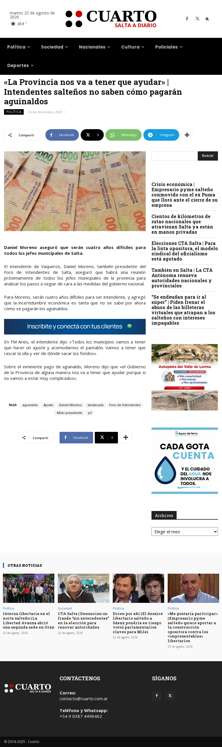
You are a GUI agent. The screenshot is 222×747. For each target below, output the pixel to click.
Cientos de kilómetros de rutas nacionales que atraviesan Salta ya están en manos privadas (182, 224)
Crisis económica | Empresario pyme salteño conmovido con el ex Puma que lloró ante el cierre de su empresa (184, 194)
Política (13, 112)
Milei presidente (69, 413)
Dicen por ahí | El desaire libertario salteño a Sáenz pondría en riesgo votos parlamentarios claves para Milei (138, 622)
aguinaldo (30, 405)
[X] (197, 19)
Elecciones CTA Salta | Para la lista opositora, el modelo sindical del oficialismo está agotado (184, 251)
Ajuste (48, 405)
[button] (207, 19)
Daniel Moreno (70, 405)
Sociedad (65, 608)
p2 (90, 413)
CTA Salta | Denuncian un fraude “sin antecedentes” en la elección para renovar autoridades (83, 620)
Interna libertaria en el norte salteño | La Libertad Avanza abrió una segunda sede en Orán (28, 620)
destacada (95, 405)
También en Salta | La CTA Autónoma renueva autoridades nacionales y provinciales (182, 278)
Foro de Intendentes (124, 405)
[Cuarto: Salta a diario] (111, 19)
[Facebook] (187, 19)
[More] (187, 135)
